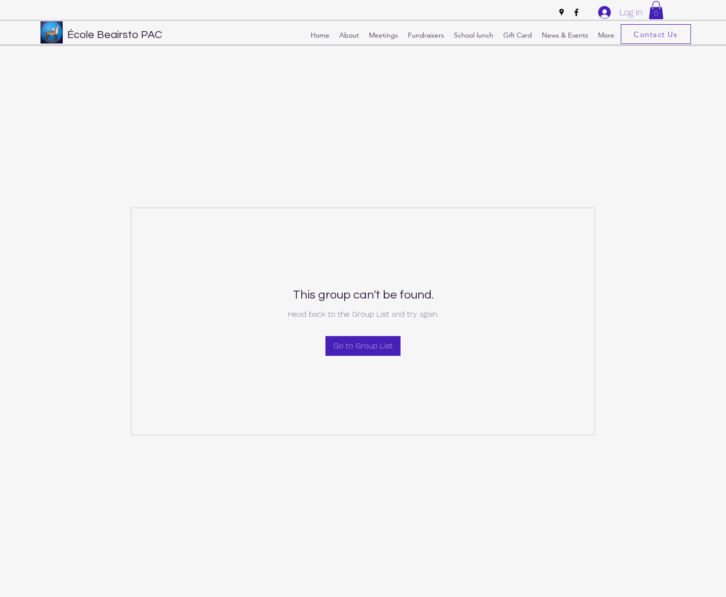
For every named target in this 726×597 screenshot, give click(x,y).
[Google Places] (561, 12)
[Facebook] (576, 12)
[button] (656, 10)
